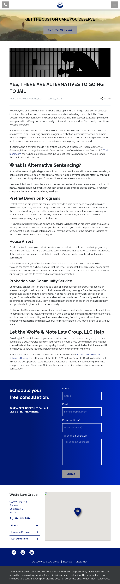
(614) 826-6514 (22, 518)
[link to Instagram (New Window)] (22, 552)
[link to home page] (60, 4)
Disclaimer (81, 561)
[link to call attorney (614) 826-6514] (5, 4)
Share (107, 98)
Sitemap (67, 561)
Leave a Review (20, 532)
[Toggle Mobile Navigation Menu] (114, 4)
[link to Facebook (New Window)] (14, 552)
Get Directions (19, 538)
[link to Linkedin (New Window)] (31, 552)
